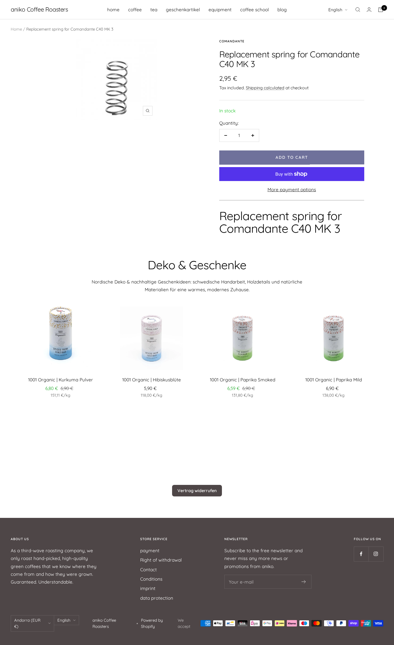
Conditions (151, 579)
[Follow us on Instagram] (376, 554)
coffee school (254, 9)
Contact (148, 569)
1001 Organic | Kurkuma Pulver (60, 379)
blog (282, 9)
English (335, 9)
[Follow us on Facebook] (361, 554)
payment (149, 550)
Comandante (231, 41)
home (113, 9)
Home (16, 29)
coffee (135, 9)
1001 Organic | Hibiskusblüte (151, 379)
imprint (147, 588)
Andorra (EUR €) (27, 623)
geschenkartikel (183, 9)
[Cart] (380, 9)
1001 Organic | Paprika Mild (333, 379)
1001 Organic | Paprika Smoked (242, 379)
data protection (156, 598)
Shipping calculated (265, 87)
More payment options (291, 189)
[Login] (369, 9)
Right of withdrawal (161, 560)
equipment (220, 9)
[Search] (357, 9)
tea (153, 9)
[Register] (304, 582)
